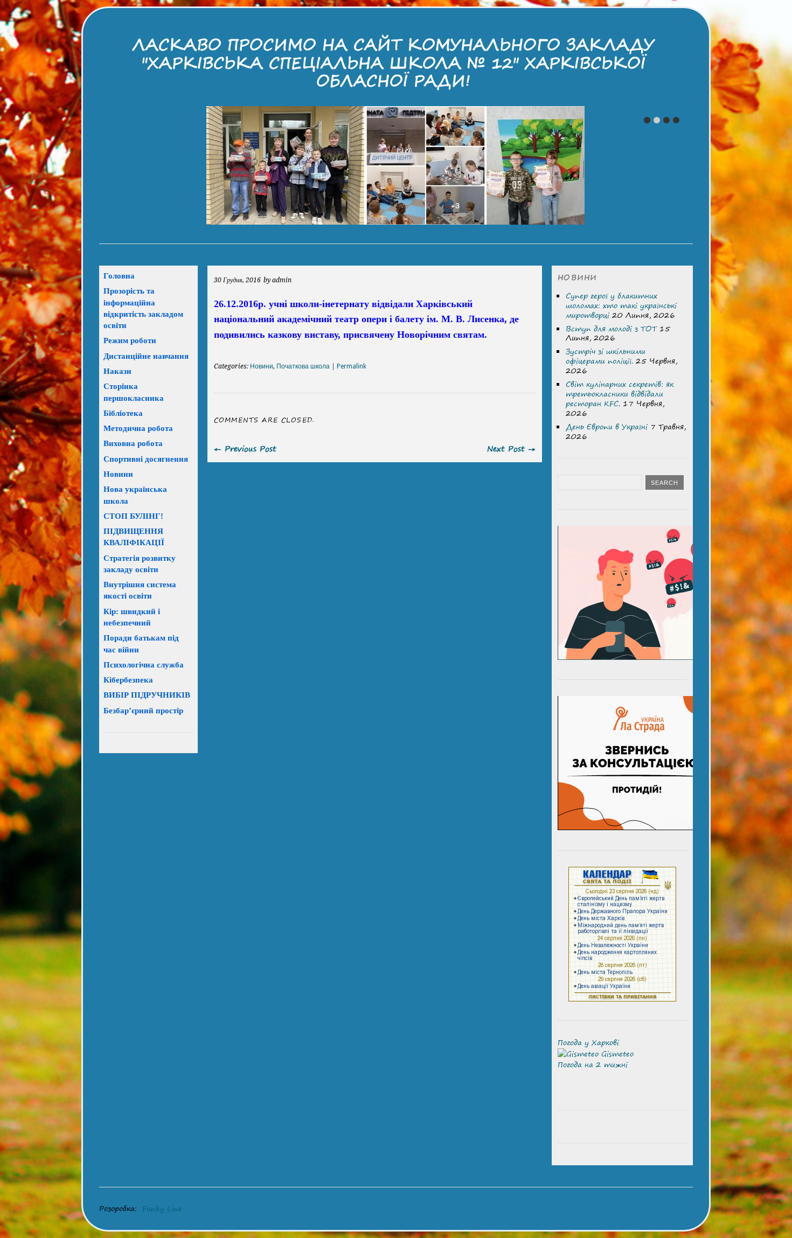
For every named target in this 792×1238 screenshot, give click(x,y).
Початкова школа (303, 366)
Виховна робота (133, 443)
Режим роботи (129, 340)
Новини (261, 366)
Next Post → (511, 448)
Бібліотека (123, 413)
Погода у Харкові (588, 1042)
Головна (119, 275)
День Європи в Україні (607, 427)
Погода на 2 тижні (593, 1064)
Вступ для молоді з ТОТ (611, 329)
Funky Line (162, 1208)
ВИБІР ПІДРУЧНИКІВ (146, 694)
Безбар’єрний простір (143, 710)
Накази (117, 370)
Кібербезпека (128, 679)
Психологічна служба (143, 664)
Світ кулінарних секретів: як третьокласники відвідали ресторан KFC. (619, 393)
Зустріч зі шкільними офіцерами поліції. (605, 356)
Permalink (351, 366)
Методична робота (138, 428)
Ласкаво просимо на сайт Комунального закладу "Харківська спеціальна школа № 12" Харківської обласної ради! (393, 62)
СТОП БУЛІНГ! (133, 515)
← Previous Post (245, 448)
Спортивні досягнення (145, 458)
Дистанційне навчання (146, 355)
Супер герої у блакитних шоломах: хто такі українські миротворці (621, 305)
